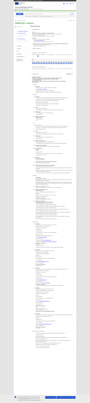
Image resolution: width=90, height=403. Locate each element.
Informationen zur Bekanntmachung (20, 60)
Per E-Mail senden (21, 38)
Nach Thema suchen (49, 16)
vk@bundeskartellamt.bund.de (43, 261)
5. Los (18, 51)
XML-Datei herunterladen (23, 31)
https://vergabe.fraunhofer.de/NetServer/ (50, 241)
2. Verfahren (19, 48)
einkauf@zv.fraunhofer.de (40, 40)
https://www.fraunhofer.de (45, 282)
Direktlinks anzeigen (22, 33)
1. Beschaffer (19, 46)
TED (16, 20)
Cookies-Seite (23, 398)
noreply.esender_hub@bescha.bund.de (45, 324)
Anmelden (66, 3)
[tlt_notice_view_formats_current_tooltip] (71, 73)
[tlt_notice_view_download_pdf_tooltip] (32, 63)
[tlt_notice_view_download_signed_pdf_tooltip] (38, 56)
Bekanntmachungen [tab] (19, 26)
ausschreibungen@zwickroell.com (44, 301)
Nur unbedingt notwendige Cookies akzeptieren (66, 397)
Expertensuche (41, 16)
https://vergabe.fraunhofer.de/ (46, 240)
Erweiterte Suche (35, 16)
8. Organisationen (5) (20, 56)
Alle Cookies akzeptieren (50, 397)
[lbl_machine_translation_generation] (45, 67)
